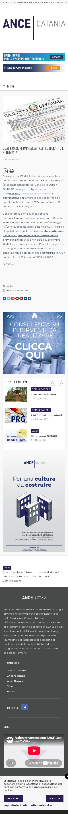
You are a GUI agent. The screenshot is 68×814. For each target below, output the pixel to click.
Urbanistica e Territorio (16, 576)
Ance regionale (16, 676)
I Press (11, 691)
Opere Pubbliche (13, 572)
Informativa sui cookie (37, 805)
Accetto (13, 798)
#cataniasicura (24, 2)
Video (10, 686)
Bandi (35, 430)
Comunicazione (41, 389)
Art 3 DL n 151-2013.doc (18, 290)
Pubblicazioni (41, 576)
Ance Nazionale (16, 670)
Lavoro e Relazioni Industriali (42, 572)
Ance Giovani (9, 2)
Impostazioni (12, 805)
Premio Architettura (42, 2)
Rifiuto (55, 798)
